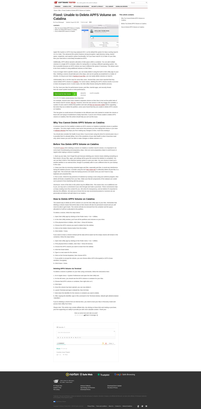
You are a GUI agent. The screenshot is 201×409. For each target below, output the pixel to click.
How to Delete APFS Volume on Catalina (132, 27)
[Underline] (62, 338)
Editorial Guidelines (127, 406)
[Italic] (60, 338)
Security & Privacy (97, 6)
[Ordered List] (67, 338)
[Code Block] (73, 338)
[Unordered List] (69, 338)
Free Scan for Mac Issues (63, 94)
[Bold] (58, 338)
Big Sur (73, 102)
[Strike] (65, 338)
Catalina (75, 82)
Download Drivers (122, 6)
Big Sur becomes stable (97, 105)
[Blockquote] (71, 338)
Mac (59, 10)
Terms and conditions (101, 406)
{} (77, 337)
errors (62, 148)
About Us (111, 406)
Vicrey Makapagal (59, 22)
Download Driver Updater (114, 385)
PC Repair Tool (57, 385)
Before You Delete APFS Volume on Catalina (133, 23)
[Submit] (147, 3)
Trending (57, 6)
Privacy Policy (91, 406)
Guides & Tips (67, 6)
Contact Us (118, 406)
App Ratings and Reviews (81, 6)
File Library (109, 6)
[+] (80, 337)
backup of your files (79, 76)
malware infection (60, 130)
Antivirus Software (85, 385)
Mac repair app (91, 169)
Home (55, 10)
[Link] (76, 338)
